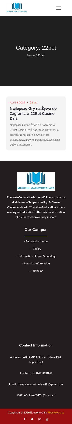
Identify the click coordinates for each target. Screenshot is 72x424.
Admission (37, 270)
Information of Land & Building (37, 256)
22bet (33, 102)
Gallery (37, 248)
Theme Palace (56, 412)
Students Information (37, 263)
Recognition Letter (37, 241)
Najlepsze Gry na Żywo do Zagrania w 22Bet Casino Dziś (33, 113)
